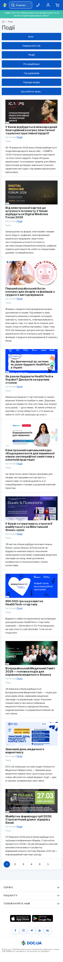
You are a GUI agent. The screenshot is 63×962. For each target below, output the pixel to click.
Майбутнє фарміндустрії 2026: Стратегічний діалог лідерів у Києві (28, 819)
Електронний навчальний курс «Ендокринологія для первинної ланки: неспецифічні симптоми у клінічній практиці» (29, 455)
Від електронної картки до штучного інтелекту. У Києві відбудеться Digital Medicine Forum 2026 (26, 213)
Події (19, 137)
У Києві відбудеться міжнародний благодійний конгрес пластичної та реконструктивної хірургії (31, 130)
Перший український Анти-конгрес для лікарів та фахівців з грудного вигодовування (30, 292)
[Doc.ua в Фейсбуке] (15, 930)
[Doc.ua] (5, 5)
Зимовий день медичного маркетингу (24, 751)
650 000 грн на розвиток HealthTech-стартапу (24, 603)
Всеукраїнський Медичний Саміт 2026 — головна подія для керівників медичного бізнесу (30, 671)
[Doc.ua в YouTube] (39, 930)
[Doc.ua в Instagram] (23, 930)
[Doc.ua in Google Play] (42, 918)
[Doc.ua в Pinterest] (47, 930)
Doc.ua (7, 949)
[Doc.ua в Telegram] (31, 930)
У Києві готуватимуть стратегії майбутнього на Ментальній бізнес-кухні (28, 527)
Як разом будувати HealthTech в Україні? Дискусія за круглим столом (29, 379)
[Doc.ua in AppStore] (20, 918)
